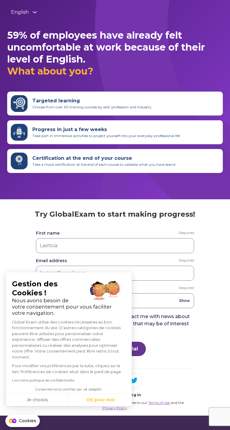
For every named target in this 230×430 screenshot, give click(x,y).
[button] (22, 421)
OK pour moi (100, 399)
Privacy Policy (114, 408)
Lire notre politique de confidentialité (43, 380)
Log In (134, 395)
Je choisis (37, 399)
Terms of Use (159, 402)
